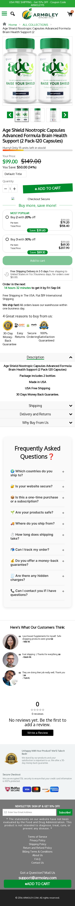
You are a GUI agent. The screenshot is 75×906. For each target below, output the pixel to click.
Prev (10, 115)
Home (12, 24)
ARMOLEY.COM (31, 897)
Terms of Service (37, 836)
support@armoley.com (38, 877)
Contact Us (37, 862)
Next (65, 115)
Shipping (35, 405)
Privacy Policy (37, 840)
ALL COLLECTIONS (35, 24)
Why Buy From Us (35, 422)
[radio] (37, 221)
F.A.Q (37, 859)
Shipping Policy (37, 844)
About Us (37, 855)
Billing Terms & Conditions (37, 851)
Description (35, 357)
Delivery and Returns (35, 414)
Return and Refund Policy (37, 847)
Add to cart (37, 260)
